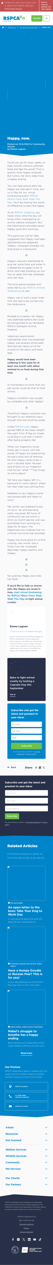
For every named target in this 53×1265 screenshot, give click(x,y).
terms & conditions (33, 822)
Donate (37, 18)
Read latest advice (13, 8)
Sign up (13, 694)
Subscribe (26, 746)
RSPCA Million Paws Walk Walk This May (23, 199)
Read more (26, 1053)
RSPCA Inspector (25, 212)
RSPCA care (22, 426)
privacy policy (31, 754)
